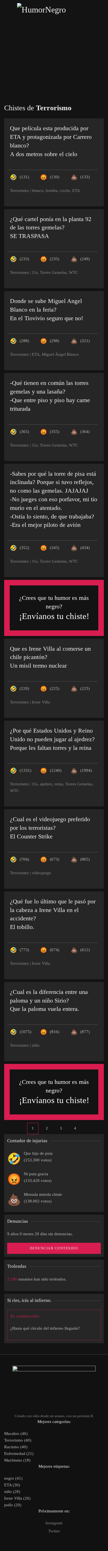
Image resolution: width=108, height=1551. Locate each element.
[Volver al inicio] (54, 9)
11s (35, 272)
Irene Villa (41, 702)
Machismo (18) (17, 1460)
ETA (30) (12, 1485)
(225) (54, 688)
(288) (24, 341)
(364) (85, 431)
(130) (54, 177)
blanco (37, 190)
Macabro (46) (16, 1433)
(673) (54, 859)
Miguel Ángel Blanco (60, 354)
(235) (54, 259)
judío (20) (12, 1505)
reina (59, 784)
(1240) (55, 770)
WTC (73, 272)
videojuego (41, 873)
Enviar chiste (54, 74)
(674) (54, 950)
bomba (52, 190)
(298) (54, 341)
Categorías (54, 49)
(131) (24, 177)
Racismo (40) (15, 1447)
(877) (85, 1031)
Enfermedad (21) (19, 1453)
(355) (54, 431)
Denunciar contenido (54, 1248)
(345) (54, 547)
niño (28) (12, 1491)
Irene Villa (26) (17, 1498)
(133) (85, 177)
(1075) (25, 1031)
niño (36, 1045)
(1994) (86, 770)
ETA (76, 190)
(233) (24, 259)
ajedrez (46, 784)
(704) (24, 859)
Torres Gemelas (53, 272)
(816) (54, 1031)
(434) (85, 547)
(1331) (25, 770)
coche (65, 190)
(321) (85, 341)
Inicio (54, 36)
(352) (24, 547)
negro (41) (13, 1478)
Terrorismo (19, 190)
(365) (24, 431)
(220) (24, 688)
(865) (85, 859)
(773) (24, 950)
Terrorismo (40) (17, 1440)
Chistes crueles (54, 61)
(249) (85, 259)
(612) (85, 950)
